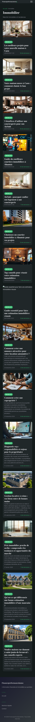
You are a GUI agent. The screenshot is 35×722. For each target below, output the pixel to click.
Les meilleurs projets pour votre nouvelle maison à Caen (16, 48)
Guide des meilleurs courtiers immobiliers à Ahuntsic (15, 162)
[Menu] (31, 1)
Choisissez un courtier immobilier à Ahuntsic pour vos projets (17, 237)
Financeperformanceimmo (12, 683)
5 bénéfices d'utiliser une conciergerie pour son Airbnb (15, 124)
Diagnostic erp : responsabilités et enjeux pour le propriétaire (15, 449)
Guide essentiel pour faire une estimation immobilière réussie (17, 313)
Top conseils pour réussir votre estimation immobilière (15, 275)
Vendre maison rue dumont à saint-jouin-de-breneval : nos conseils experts (16, 652)
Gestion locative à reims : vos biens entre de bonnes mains (16, 499)
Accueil (5, 8)
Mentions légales (7, 705)
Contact (4, 708)
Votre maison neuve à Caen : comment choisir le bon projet (17, 86)
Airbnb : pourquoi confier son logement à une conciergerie (16, 200)
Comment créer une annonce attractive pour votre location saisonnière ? (17, 351)
